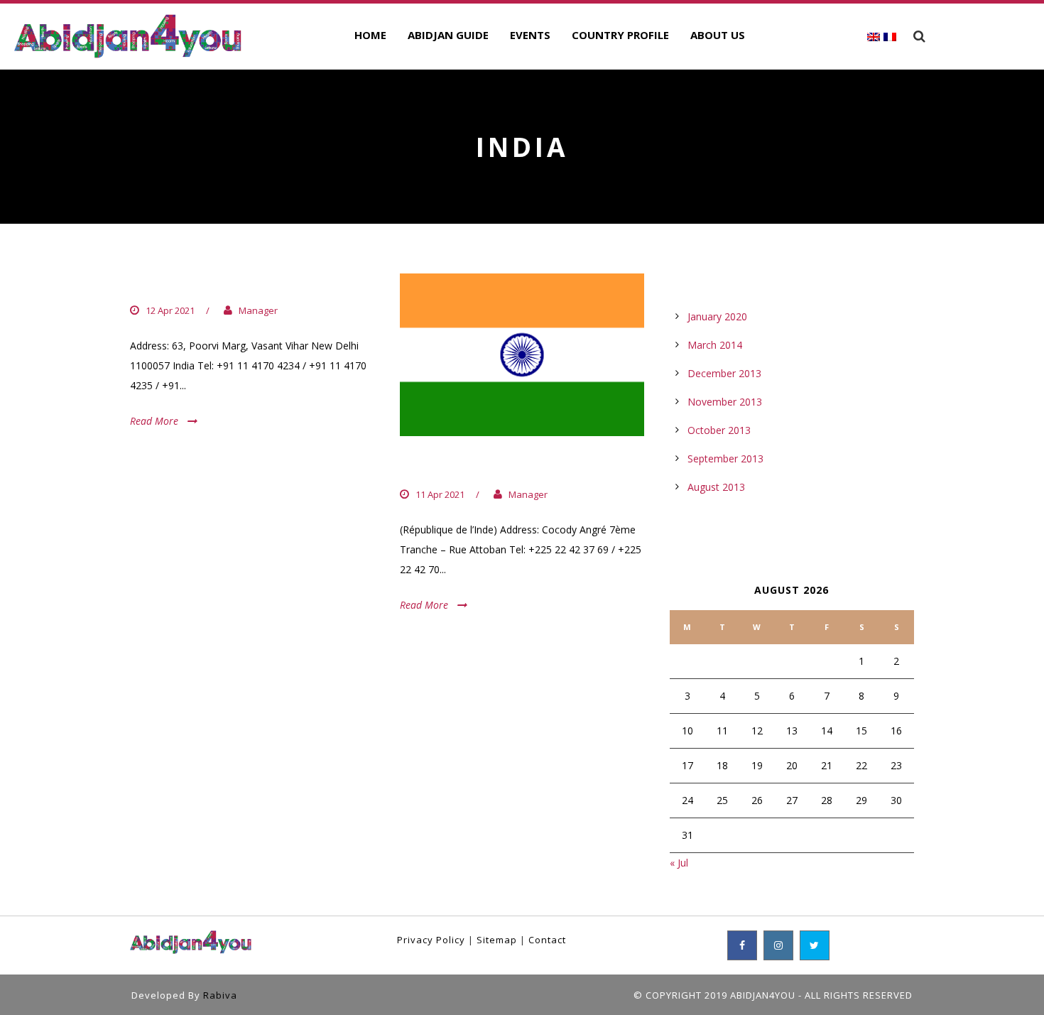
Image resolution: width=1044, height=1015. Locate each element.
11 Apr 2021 (439, 494)
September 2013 (725, 458)
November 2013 (724, 401)
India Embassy (459, 465)
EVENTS (530, 35)
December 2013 (724, 373)
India (152, 281)
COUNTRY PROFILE (620, 35)
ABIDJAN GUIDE (448, 35)
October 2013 (719, 430)
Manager (258, 310)
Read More (154, 421)
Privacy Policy (431, 939)
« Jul (679, 862)
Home (370, 35)
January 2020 (717, 316)
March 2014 (714, 345)
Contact (547, 939)
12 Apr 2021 (170, 310)
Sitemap (497, 939)
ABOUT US (717, 35)
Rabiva (220, 995)
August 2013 (716, 487)
